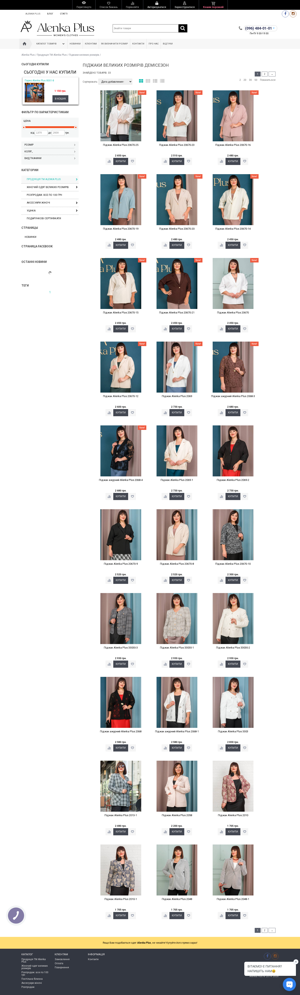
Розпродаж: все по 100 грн (34, 973)
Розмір (28, 145)
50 (255, 80)
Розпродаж (27, 987)
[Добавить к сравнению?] (109, 161)
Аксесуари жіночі (38, 202)
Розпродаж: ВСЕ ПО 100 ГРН (44, 195)
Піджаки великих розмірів (84, 54)
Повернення (62, 967)
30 (250, 80)
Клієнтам (91, 43)
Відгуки (168, 43)
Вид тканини (32, 158)
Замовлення (62, 959)
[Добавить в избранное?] (132, 161)
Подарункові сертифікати (44, 218)
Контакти (138, 43)
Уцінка (31, 210)
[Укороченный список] (162, 81)
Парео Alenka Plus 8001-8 (39, 80)
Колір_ (28, 151)
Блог (50, 13)
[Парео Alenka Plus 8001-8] (34, 101)
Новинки (75, 43)
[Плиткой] (141, 81)
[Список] (155, 81)
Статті (64, 13)
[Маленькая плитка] (148, 81)
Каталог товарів (46, 43)
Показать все (268, 80)
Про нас (154, 43)
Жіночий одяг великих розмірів (48, 187)
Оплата (59, 963)
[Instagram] (293, 14)
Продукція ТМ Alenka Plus (52, 54)
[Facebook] (285, 14)
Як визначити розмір (114, 43)
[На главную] (24, 44)
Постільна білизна (32, 978)
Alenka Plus (33, 13)
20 (244, 80)
